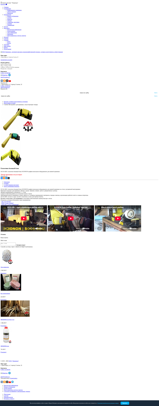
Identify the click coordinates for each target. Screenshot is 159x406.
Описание (7, 182)
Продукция (7, 394)
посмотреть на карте (6, 60)
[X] (9, 178)
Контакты (7, 28)
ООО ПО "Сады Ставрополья (9, 204)
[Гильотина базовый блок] (17, 131)
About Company (11, 11)
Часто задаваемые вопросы (11, 186)
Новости (9, 19)
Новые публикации (12, 16)
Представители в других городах (16, 35)
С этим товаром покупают (11, 185)
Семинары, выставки (13, 22)
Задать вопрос (11, 31)
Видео (9, 43)
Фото (8, 41)
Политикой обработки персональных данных (108, 403)
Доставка (6, 44)
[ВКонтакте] (2, 178)
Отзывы (9, 23)
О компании (7, 8)
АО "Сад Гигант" (6, 201)
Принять (124, 403)
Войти (6, 47)
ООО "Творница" (14, 361)
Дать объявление (12, 32)
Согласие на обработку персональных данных (17, 391)
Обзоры (9, 20)
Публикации (7, 14)
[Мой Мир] (6, 178)
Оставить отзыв (21, 245)
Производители (8, 397)
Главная (6, 7)
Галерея (6, 40)
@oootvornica (13, 378)
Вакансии (10, 13)
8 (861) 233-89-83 (5, 73)
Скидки (6, 38)
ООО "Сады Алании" (7, 203)
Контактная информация (14, 29)
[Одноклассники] (4, 178)
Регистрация (7, 49)
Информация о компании (14, 10)
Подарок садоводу (9, 398)
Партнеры (10, 34)
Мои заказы (7, 46)
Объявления (10, 25)
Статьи (9, 17)
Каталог (3, 4)
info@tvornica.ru (5, 77)
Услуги (6, 26)
